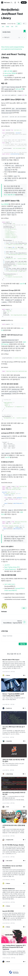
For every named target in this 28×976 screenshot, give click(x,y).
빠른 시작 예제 (8, 71)
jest (3, 26)
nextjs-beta (6, 32)
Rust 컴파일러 (5, 204)
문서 (16, 26)
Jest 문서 (22, 283)
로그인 (24, 2)
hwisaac (3, 23)
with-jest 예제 (19, 89)
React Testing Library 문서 (11, 567)
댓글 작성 (22, 644)
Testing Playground (10, 569)
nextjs (7, 26)
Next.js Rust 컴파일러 (10, 73)
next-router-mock (9, 584)
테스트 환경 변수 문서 (10, 194)
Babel (6, 75)
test (12, 26)
